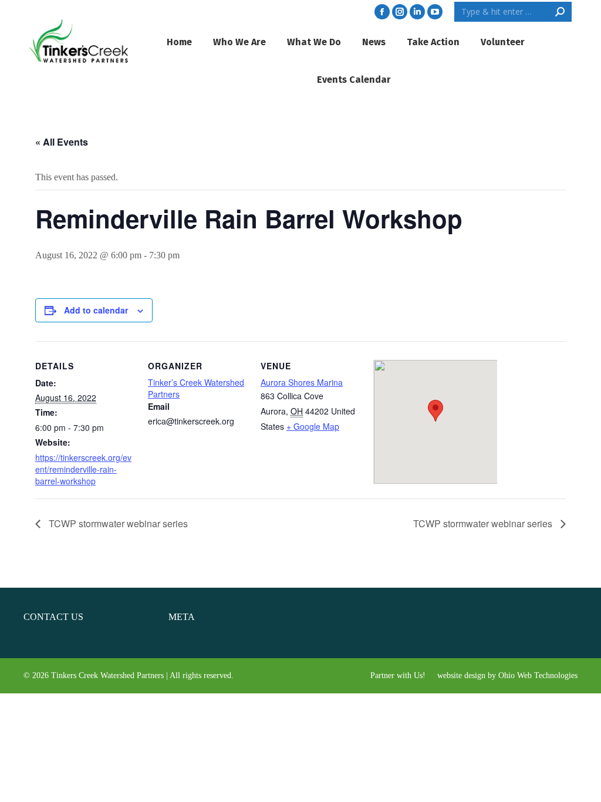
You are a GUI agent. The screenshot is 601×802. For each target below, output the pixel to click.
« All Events (61, 142)
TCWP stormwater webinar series (117, 523)
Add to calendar (96, 310)
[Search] (560, 12)
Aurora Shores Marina (302, 382)
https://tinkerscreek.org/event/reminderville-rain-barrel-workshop (83, 469)
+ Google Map (312, 426)
